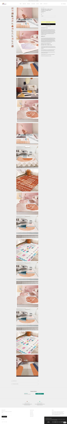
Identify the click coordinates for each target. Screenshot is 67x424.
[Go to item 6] (12, 21)
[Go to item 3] (12, 14)
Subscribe (4, 416)
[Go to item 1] (12, 8)
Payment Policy (31, 416)
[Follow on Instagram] (3, 419)
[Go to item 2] (12, 11)
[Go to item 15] (12, 44)
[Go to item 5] (12, 19)
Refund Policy (31, 412)
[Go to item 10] (12, 31)
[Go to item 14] (12, 41)
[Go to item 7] (12, 24)
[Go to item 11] (12, 34)
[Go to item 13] (12, 39)
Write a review (40, 393)
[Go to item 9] (12, 29)
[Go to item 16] (12, 46)
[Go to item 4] (12, 16)
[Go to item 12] (12, 36)
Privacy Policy (31, 411)
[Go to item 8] (12, 26)
